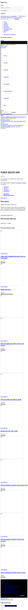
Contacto (6, 584)
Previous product (5, 119)
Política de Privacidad (9, 588)
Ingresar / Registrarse (9, 34)
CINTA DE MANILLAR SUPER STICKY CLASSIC (13, 572)
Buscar (16, 19)
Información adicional (9, 195)
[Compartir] (2, 607)
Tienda (5, 23)
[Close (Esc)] (1, 607)
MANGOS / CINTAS (21, 183)
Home (2, 117)
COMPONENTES (16, 117)
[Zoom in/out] (5, 607)
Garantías (6, 30)
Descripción (6, 194)
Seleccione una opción (7, 294)
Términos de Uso (8, 590)
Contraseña (4, 10)
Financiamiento (8, 29)
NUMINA (22, 595)
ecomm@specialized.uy (7, 43)
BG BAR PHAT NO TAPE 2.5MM (9, 431)
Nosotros (6, 26)
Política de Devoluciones (10, 591)
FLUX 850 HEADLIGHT (19, 121)
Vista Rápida (4, 253)
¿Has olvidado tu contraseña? (9, 16)
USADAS (6, 24)
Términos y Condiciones (10, 587)
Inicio (5, 21)
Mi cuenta (6, 27)
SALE (5, 31)
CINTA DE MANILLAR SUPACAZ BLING (11, 400)
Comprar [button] (3, 262)
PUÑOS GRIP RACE (6, 289)
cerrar (2, 5)
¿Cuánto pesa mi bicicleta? (11, 593)
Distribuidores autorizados (11, 586)
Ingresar (3, 13)
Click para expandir (6, 168)
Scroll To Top (4, 598)
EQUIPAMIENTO (8, 117)
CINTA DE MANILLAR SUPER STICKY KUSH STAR (14, 485)
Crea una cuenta (17, 17)
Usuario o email (5, 8)
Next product (4, 124)
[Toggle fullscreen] (4, 607)
